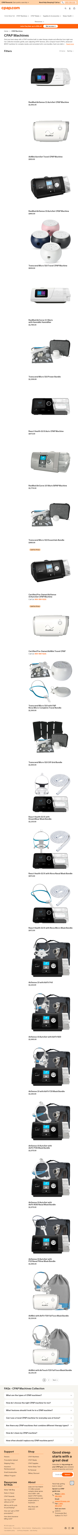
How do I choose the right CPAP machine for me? (28, 1403)
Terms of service (26, 1528)
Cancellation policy (9, 1530)
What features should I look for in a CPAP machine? (29, 1410)
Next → (55, 1380)
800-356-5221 (40, 599)
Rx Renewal (32, 1470)
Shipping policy (36, 1528)
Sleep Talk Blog (9, 1490)
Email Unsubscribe (10, 1472)
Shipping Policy (9, 1463)
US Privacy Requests (23, 1530)
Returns (6, 1457)
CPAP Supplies (33, 1463)
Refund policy (8, 1528)
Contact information (47, 1528)
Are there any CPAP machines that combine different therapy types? (37, 1425)
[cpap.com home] (11, 8)
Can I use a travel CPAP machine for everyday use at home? (33, 1418)
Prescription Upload (11, 1460)
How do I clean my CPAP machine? (21, 1433)
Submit (67, 1474)
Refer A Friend (9, 1493)
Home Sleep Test (34, 1466)
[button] (70, 51)
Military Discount (33, 1473)
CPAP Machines (33, 1457)
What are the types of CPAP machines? (24, 1395)
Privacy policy (17, 1528)
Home (6, 31)
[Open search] (65, 8)
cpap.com (11, 1525)
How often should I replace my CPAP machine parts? (30, 1440)
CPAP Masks (32, 1460)
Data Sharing (33, 1530)
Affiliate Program (10, 1475)
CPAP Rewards (9, 1496)
